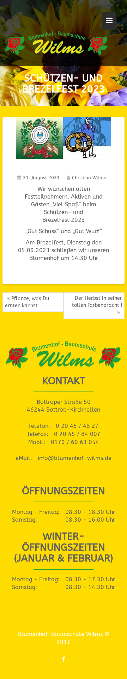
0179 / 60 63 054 (75, 442)
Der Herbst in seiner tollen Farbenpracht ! (97, 301)
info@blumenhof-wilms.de (74, 458)
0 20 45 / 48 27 (77, 426)
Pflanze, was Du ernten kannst (27, 302)
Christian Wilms (89, 177)
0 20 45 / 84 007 (77, 434)
